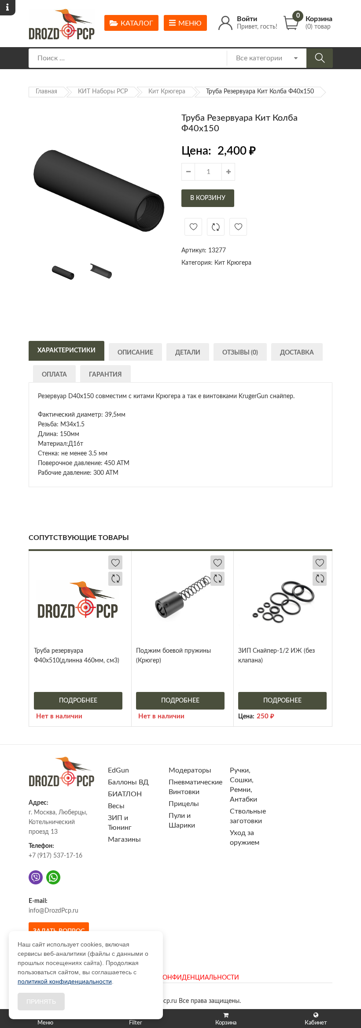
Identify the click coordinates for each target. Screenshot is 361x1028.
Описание (135, 353)
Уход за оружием (244, 837)
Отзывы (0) (240, 353)
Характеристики (66, 351)
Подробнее (78, 701)
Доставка (297, 353)
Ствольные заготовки (248, 816)
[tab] (66, 350)
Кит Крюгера (166, 92)
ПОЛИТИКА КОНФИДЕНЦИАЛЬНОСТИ (180, 978)
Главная (46, 92)
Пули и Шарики (182, 820)
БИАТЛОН (125, 794)
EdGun (118, 770)
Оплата (54, 375)
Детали (187, 353)
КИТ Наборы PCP (103, 92)
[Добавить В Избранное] (193, 227)
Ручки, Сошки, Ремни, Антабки (243, 785)
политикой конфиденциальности (65, 981)
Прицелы (184, 803)
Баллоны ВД (128, 782)
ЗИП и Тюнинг (120, 822)
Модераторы (190, 770)
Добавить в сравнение (216, 227)
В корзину (207, 198)
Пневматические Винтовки (195, 787)
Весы (116, 806)
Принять (41, 1001)
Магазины (124, 839)
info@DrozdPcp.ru (53, 911)
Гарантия (105, 375)
